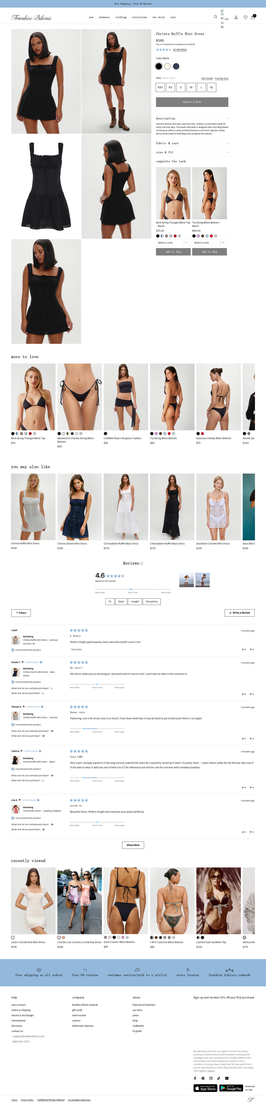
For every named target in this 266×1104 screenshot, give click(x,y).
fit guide (137, 1031)
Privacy (211, 1071)
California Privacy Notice (51, 1099)
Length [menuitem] (135, 601)
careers (76, 1020)
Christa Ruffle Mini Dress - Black (39, 762)
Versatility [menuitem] (152, 601)
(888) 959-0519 (20, 1041)
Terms (202, 1071)
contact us (17, 1031)
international (18, 1020)
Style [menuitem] (121, 601)
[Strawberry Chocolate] (166, 236)
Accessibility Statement (79, 1100)
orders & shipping (20, 1010)
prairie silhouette (188, 127)
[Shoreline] (162, 236)
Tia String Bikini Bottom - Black (206, 224)
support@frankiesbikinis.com (28, 1036)
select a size (192, 102)
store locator (79, 1015)
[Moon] (170, 236)
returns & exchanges (22, 1015)
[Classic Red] (175, 236)
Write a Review (243, 614)
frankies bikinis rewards (85, 1004)
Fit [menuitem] (110, 601)
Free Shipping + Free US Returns (133, 4)
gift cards (77, 1010)
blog (135, 1020)
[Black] (157, 236)
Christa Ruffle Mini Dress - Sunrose (40, 642)
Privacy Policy (27, 1100)
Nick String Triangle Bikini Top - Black (173, 224)
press (136, 1015)
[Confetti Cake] (198, 236)
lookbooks (138, 1025)
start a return (18, 1004)
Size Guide (207, 78)
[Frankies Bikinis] (31, 17)
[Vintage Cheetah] (202, 236)
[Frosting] (207, 236)
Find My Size (221, 78)
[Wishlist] (245, 17)
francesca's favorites (144, 1004)
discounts (16, 1025)
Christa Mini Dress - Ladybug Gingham (42, 811)
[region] (195, 580)
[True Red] (211, 236)
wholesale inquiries (83, 1025)
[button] (215, 17)
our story (137, 1010)
